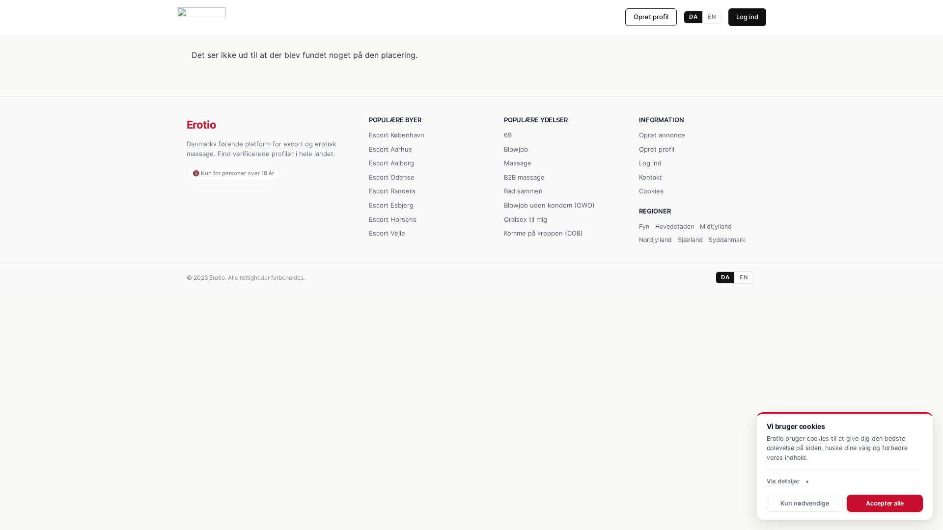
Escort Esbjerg (391, 205)
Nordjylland (655, 239)
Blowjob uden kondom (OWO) (549, 205)
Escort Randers (392, 191)
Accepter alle (885, 503)
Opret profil (651, 17)
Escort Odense (392, 177)
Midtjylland (716, 226)
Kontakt (650, 177)
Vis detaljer (783, 481)
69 (508, 135)
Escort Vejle (387, 233)
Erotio (201, 124)
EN (712, 16)
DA (693, 16)
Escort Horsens (392, 219)
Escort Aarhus (390, 149)
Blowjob (516, 149)
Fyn (644, 226)
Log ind (747, 17)
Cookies (651, 191)
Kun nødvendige (804, 503)
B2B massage (524, 177)
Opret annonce (662, 135)
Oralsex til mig (525, 219)
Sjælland (690, 239)
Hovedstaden (674, 226)
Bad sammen (523, 191)
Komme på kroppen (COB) (543, 233)
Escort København (396, 135)
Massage (517, 163)
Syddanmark (727, 239)
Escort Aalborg (391, 163)
